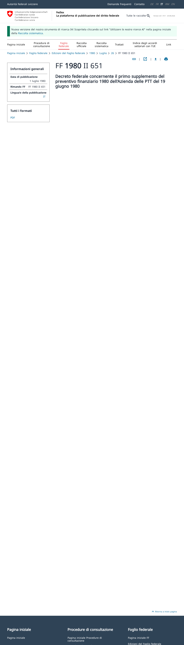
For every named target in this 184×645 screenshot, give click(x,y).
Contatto (139, 4)
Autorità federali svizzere (22, 4)
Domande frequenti (119, 4)
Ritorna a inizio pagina (164, 611)
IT (162, 4)
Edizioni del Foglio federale (68, 53)
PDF (12, 117)
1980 (92, 53)
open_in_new (145, 59)
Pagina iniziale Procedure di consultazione (85, 639)
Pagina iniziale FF (138, 637)
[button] (41, 45)
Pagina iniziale (16, 53)
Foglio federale (38, 53)
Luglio (103, 53)
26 (112, 53)
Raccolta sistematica (30, 33)
